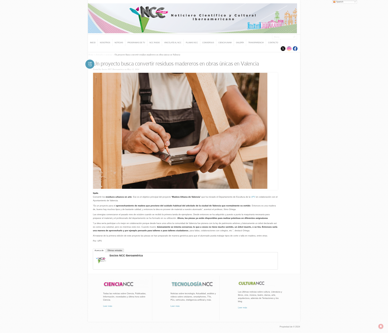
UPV (253, 197)
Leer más (107, 306)
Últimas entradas (114, 250)
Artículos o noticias (104, 54)
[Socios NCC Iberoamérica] (101, 265)
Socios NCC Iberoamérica (113, 69)
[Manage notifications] (380, 326)
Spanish (339, 2)
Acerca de (99, 250)
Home (90, 54)
